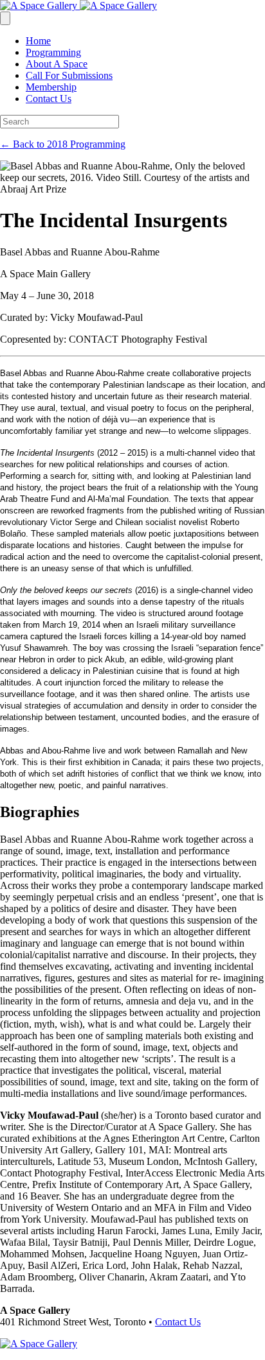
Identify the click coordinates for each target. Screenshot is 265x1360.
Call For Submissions (69, 75)
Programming (53, 52)
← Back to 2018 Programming (62, 144)
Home (38, 40)
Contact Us (48, 98)
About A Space (56, 63)
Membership (51, 87)
